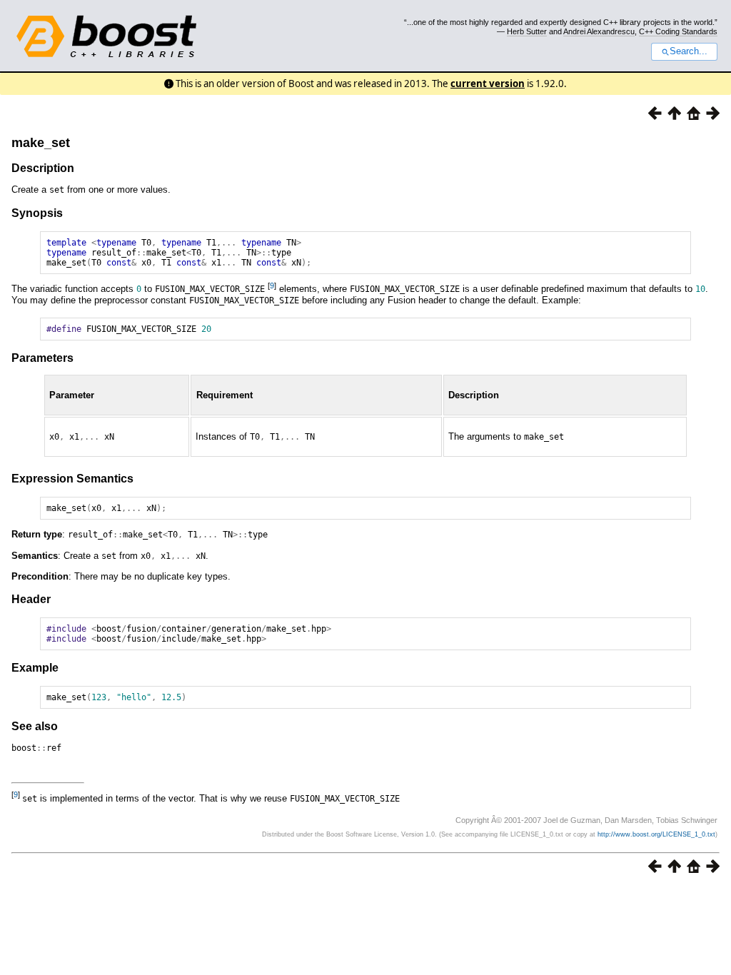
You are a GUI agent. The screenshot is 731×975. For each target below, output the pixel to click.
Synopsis (37, 213)
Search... (688, 51)
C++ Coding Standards (678, 31)
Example (35, 668)
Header (31, 599)
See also (34, 726)
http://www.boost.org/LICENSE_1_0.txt (656, 834)
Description (42, 168)
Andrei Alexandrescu (599, 31)
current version (487, 83)
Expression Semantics (72, 479)
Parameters (42, 358)
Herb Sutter (527, 31)
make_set (40, 143)
